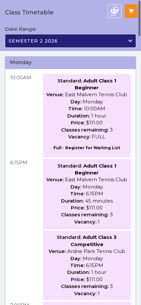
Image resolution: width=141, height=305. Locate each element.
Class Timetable (29, 12)
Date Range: (20, 29)
